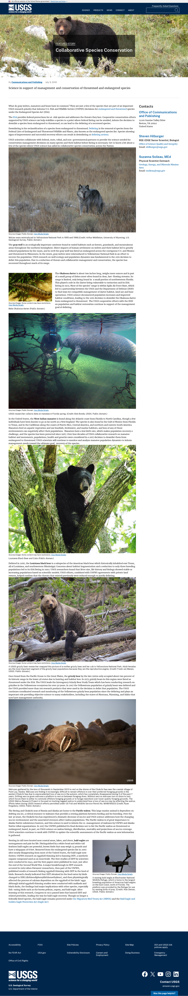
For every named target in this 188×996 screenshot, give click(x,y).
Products (98, 10)
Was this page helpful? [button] (164, 993)
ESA (15, 117)
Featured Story (65, 43)
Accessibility (15, 945)
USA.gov (42, 953)
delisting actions (100, 134)
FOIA (40, 945)
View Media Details (41, 234)
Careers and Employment (102, 954)
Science (86, 10)
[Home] (20, 12)
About (131, 10)
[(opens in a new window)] (144, 974)
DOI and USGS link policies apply (163, 946)
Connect (120, 10)
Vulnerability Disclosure (78, 953)
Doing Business (132, 953)
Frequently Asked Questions (165, 6)
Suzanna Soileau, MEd (155, 157)
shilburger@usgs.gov (156, 147)
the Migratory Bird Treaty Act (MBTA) (92, 899)
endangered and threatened (112, 109)
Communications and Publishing (27, 82)
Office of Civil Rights (18, 961)
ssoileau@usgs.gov (155, 170)
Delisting (93, 128)
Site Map (129, 945)
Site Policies (73, 945)
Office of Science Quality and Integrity (158, 144)
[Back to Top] (179, 987)
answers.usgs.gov (171, 986)
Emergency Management (160, 954)
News (109, 10)
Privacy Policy (102, 945)
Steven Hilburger (151, 136)
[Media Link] (72, 190)
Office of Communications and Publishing (158, 114)
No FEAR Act (15, 953)
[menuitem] (86, 8)
